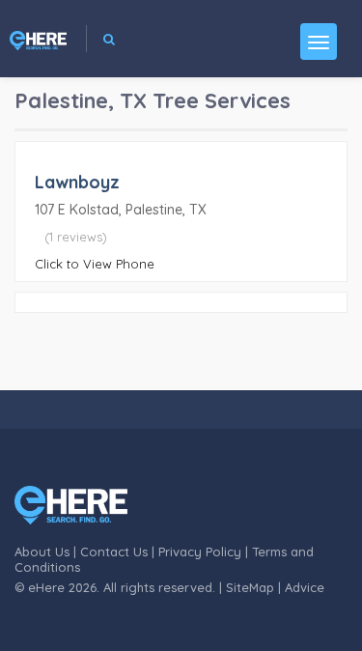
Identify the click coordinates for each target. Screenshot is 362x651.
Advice (304, 587)
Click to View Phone (94, 263)
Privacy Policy (199, 551)
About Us (42, 551)
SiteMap (250, 587)
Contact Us (114, 551)
